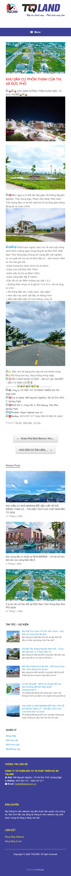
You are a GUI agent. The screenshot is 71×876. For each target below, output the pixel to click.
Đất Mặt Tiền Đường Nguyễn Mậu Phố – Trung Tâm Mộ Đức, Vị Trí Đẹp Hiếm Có (42, 650)
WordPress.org (13, 749)
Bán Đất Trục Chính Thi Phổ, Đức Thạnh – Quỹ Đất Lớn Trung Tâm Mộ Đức (43, 632)
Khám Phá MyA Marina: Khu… (35, 438)
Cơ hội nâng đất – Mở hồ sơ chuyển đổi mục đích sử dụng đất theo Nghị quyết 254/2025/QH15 (41, 686)
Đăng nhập (11, 735)
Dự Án (19, 422)
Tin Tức (37, 422)
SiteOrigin (40, 869)
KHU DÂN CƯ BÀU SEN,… (35, 449)
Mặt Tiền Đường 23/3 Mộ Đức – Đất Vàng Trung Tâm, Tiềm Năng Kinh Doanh (43, 668)
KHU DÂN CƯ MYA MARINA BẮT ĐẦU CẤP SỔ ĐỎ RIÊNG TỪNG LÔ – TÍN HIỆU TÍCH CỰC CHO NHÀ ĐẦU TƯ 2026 (43, 708)
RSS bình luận (13, 744)
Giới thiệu (27, 422)
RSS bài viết (12, 740)
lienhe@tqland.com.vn (25, 783)
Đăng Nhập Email (13, 841)
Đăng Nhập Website (14, 836)
